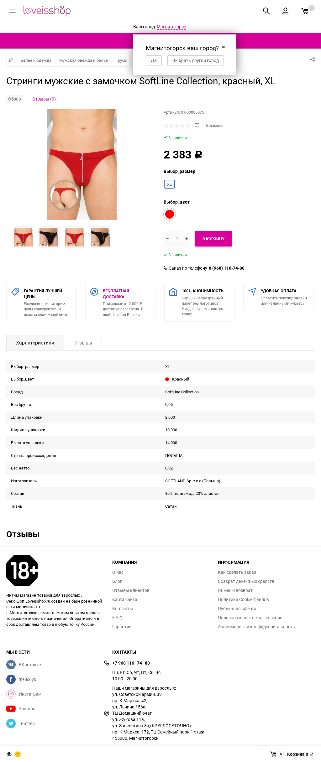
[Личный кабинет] (285, 11)
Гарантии (122, 627)
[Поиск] (266, 11)
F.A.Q (117, 617)
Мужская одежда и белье (83, 60)
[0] (304, 11)
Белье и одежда (36, 60)
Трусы (121, 60)
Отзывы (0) (44, 99)
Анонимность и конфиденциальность (256, 627)
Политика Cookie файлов (243, 599)
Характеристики (35, 342)
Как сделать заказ (237, 572)
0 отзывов (214, 125)
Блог (117, 581)
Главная (11, 60)
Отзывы (82, 342)
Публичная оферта (237, 608)
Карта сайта (124, 599)
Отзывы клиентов (131, 590)
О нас (118, 572)
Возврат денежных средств (246, 581)
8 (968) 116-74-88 (227, 268)
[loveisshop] (54, 570)
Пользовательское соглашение (250, 617)
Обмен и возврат (235, 590)
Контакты (122, 608)
